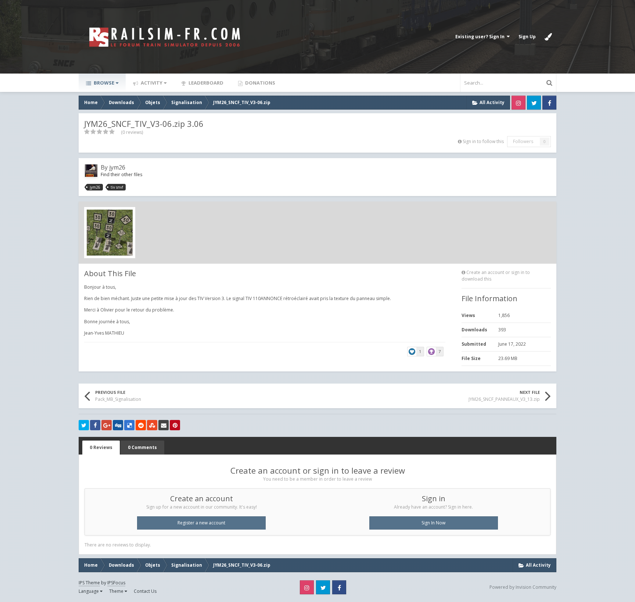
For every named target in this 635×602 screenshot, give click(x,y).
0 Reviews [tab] (101, 447)
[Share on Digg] (118, 425)
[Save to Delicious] (129, 425)
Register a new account (201, 523)
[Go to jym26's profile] (91, 170)
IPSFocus (116, 583)
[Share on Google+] (106, 425)
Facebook (549, 103)
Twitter (534, 103)
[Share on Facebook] (95, 425)
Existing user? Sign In (481, 36)
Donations (259, 82)
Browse (103, 82)
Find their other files (121, 174)
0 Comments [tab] (142, 447)
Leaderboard (205, 82)
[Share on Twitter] (84, 425)
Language (89, 591)
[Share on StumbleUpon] (152, 425)
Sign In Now (433, 523)
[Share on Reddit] (141, 425)
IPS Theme (89, 583)
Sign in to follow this (483, 141)
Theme (117, 591)
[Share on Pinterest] (175, 425)
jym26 (117, 167)
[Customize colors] (548, 36)
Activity (151, 82)
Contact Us (145, 591)
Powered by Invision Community (522, 587)
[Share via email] (163, 425)
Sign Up (527, 36)
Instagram (518, 103)
